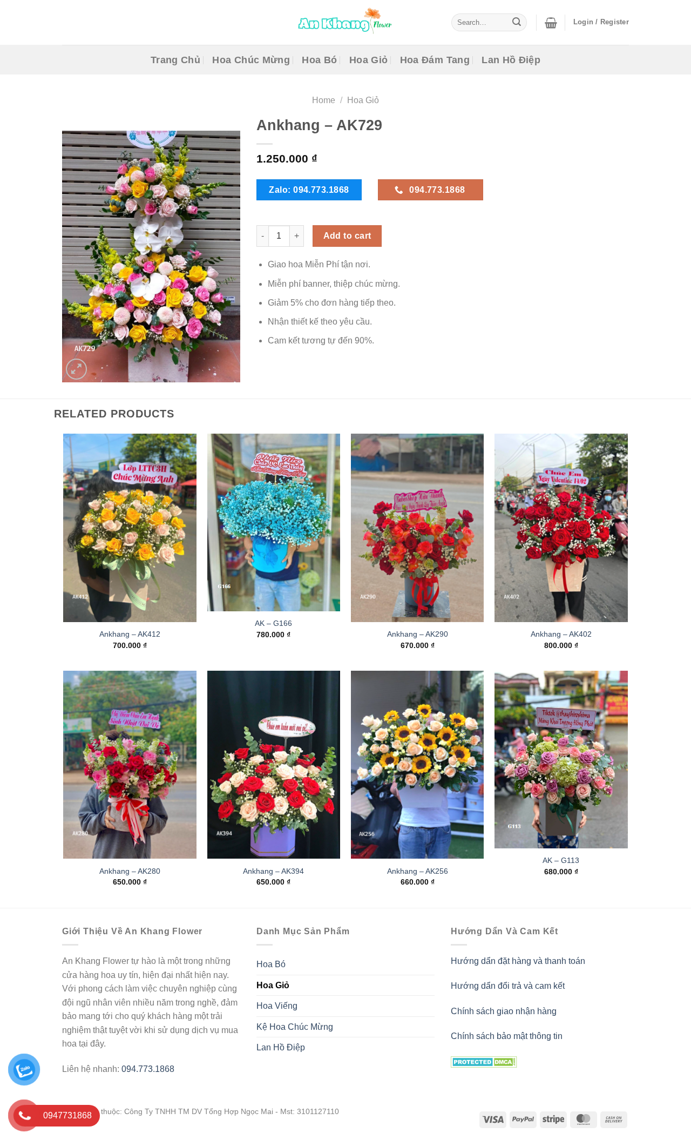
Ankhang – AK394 (273, 871)
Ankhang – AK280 (129, 871)
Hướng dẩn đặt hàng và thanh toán (518, 961)
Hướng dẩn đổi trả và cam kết (508, 985)
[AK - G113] (561, 759)
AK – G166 (273, 623)
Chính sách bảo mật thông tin (507, 1036)
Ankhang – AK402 (561, 634)
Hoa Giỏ (368, 60)
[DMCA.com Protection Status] (484, 1060)
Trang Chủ (175, 60)
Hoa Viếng (276, 1005)
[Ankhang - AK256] (417, 765)
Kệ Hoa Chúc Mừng (294, 1026)
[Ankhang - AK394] (274, 765)
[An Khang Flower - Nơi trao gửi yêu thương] (345, 22)
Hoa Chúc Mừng (251, 60)
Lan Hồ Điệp (511, 60)
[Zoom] (76, 369)
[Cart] (551, 23)
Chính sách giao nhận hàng (504, 1011)
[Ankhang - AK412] (130, 528)
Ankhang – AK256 (417, 871)
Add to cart (347, 235)
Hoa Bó (319, 60)
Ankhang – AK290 (417, 634)
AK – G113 (561, 860)
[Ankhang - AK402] (561, 528)
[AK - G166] (274, 522)
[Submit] (516, 23)
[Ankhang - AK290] (417, 528)
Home (323, 100)
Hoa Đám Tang (435, 60)
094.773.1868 (147, 1069)
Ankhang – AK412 (129, 634)
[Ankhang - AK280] (130, 765)
